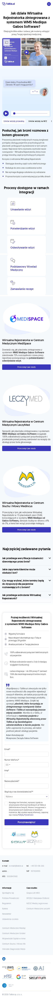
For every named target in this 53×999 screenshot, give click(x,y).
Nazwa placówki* (11, 781)
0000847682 (12, 876)
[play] (6, 113)
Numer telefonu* (11, 760)
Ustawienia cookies (10, 919)
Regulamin (6, 903)
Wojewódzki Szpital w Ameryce (15, 938)
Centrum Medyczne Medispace (15, 928)
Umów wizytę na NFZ (37, 121)
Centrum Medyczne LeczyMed (39, 908)
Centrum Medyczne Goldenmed (16, 933)
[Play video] (26, 52)
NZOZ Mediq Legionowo (37, 903)
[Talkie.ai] (8, 4)
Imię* (6, 770)
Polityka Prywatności (10, 898)
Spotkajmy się (8, 893)
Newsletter (6, 914)
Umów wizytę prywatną (14, 121)
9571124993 (35, 871)
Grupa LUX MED (33, 893)
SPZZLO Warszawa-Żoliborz (37, 898)
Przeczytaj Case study (26, 367)
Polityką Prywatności (25, 815)
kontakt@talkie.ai (16, 866)
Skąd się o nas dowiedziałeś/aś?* (18, 792)
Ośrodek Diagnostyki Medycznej (16, 949)
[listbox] (26, 796)
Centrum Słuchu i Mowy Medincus (16, 944)
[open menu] (49, 4)
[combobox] (8, 764)
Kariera (5, 908)
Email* (7, 749)
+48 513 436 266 (37, 866)
